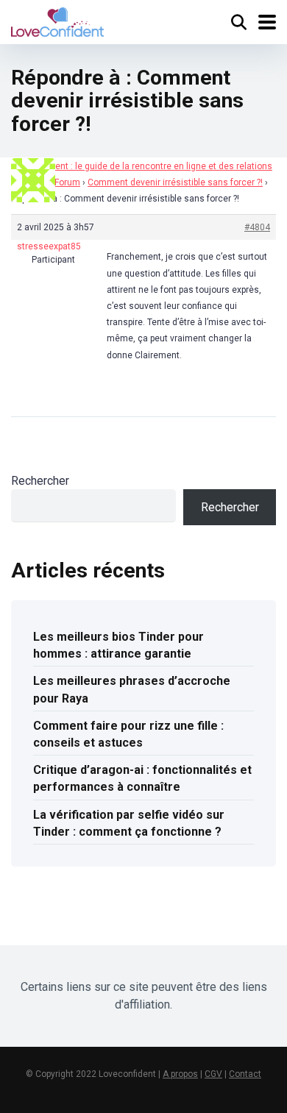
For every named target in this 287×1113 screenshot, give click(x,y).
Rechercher (40, 481)
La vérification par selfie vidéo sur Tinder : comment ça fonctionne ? (128, 823)
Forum (67, 182)
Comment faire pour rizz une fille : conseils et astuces (128, 734)
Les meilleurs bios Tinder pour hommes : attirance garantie (118, 645)
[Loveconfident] (57, 20)
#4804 (257, 227)
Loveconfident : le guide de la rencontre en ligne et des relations (141, 166)
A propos (180, 1074)
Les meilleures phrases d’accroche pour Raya (131, 689)
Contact (245, 1074)
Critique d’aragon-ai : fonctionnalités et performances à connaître (142, 778)
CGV (213, 1074)
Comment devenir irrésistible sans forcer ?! (175, 182)
